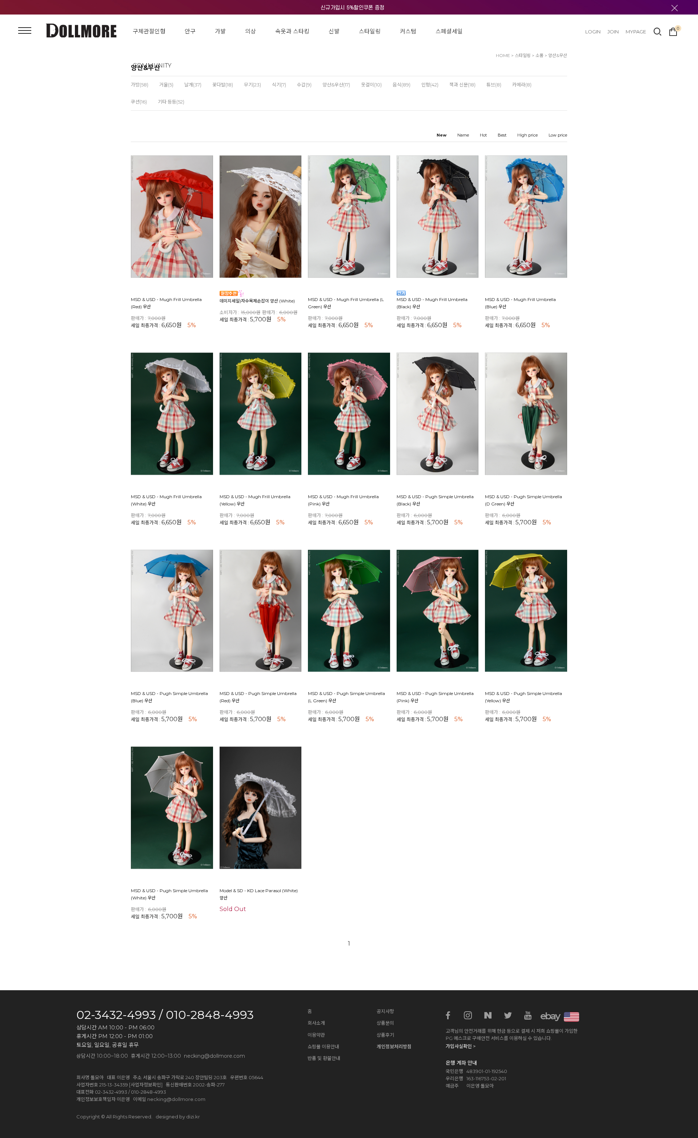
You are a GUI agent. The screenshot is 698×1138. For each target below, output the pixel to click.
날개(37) (192, 85)
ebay (547, 1016)
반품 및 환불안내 (324, 1058)
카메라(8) (521, 85)
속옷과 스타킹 (292, 31)
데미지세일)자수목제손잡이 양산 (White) (257, 301)
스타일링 (370, 31)
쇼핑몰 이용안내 (323, 1046)
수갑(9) (304, 85)
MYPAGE (636, 31)
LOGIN (593, 31)
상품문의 (385, 1023)
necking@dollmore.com (176, 1099)
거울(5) (166, 85)
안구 (190, 31)
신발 (334, 31)
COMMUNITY (152, 65)
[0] (673, 31)
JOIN (613, 31)
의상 (250, 31)
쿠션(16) (139, 102)
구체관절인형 (149, 31)
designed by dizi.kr (178, 1116)
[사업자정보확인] (146, 1085)
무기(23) (252, 85)
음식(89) (401, 85)
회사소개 (316, 1023)
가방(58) (139, 85)
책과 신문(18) (462, 85)
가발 (220, 31)
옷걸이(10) (371, 85)
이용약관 (316, 1035)
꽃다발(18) (222, 85)
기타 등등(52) (171, 102)
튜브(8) (493, 85)
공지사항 (385, 1011)
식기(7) (279, 85)
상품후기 (385, 1035)
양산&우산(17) (336, 85)
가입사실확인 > (461, 1046)
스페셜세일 (449, 31)
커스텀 (408, 31)
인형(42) (429, 85)
